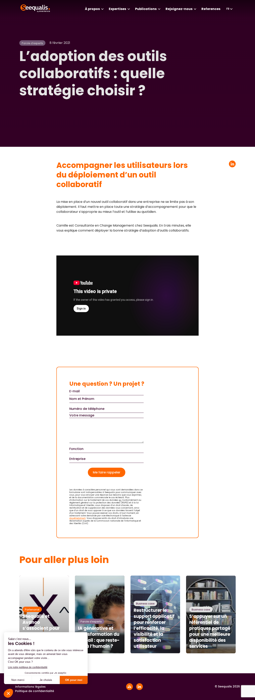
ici (120, 500)
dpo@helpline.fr (77, 518)
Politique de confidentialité (34, 691)
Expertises (117, 9)
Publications (146, 9)
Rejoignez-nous (179, 9)
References (210, 9)
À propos (92, 9)
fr (228, 9)
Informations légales (30, 687)
